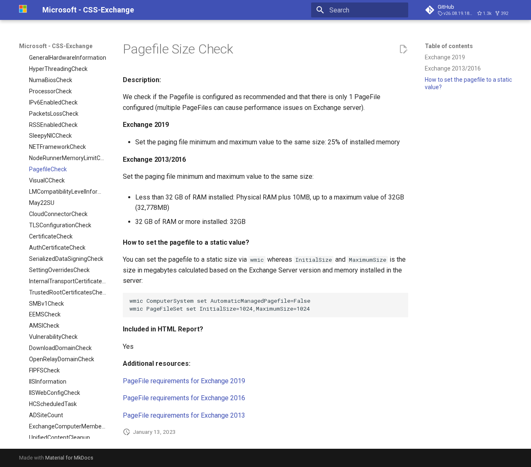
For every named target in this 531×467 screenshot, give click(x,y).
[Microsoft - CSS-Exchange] (24, 10)
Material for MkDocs (69, 458)
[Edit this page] (403, 49)
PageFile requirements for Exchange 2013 (184, 415)
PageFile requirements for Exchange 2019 (184, 381)
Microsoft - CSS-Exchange (56, 46)
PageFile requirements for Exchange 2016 (184, 398)
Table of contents (449, 46)
